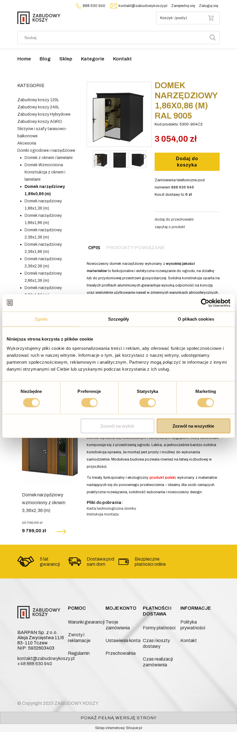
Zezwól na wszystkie (193, 425)
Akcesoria (26, 143)
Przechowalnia (120, 653)
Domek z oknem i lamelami (49, 158)
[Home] (38, 17)
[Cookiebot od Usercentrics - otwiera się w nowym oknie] (205, 303)
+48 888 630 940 (34, 663)
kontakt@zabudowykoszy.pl (142, 6)
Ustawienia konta (122, 640)
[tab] (94, 248)
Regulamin (79, 653)
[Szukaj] (212, 37)
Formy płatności (159, 627)
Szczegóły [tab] (118, 319)
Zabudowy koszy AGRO (39, 121)
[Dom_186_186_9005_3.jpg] (100, 159)
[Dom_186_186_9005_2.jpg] (137, 159)
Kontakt (188, 640)
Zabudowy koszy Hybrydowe (44, 114)
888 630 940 (94, 6)
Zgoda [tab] (41, 319)
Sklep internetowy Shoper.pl (118, 728)
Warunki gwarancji (86, 622)
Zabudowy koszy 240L (38, 107)
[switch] (89, 402)
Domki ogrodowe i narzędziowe (46, 150)
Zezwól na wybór (117, 425)
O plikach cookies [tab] (196, 319)
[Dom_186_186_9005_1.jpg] (119, 159)
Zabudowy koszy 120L (38, 100)
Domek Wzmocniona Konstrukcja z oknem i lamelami (45, 172)
